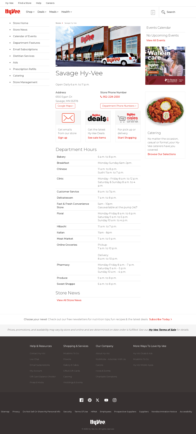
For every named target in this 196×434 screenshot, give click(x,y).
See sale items (97, 137)
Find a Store (24, 3)
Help (38, 3)
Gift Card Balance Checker (43, 376)
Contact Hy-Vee (37, 353)
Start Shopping (127, 137)
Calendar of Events (25, 36)
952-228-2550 (111, 96)
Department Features (26, 42)
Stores (58, 23)
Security (67, 411)
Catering (18, 75)
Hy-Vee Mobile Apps (143, 365)
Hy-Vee (9, 3)
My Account (36, 370)
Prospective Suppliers (125, 411)
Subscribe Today (159, 319)
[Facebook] (81, 401)
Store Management (25, 82)
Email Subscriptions (25, 49)
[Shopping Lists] (153, 12)
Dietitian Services (23, 56)
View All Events (155, 40)
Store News (20, 29)
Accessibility (186, 411)
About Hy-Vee (103, 353)
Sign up (62, 137)
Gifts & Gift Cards (71, 370)
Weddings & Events (73, 382)
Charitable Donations (106, 376)
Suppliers (144, 411)
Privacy (16, 411)
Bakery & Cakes (71, 365)
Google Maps (65, 105)
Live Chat (34, 359)
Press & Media (37, 382)
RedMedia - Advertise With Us (111, 359)
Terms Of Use (81, 411)
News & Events (103, 370)
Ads (15, 62)
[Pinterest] (90, 401)
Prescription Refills (24, 69)
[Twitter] (98, 401)
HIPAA (94, 411)
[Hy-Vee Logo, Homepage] (13, 12)
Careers (50, 3)
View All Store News (69, 300)
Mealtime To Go (71, 353)
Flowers (67, 359)
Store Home (20, 23)
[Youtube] (106, 401)
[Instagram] (114, 401)
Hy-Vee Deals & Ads (142, 353)
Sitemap (5, 411)
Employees (105, 411)
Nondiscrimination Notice (164, 411)
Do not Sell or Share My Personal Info (41, 411)
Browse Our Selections (162, 154)
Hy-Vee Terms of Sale (162, 329)
